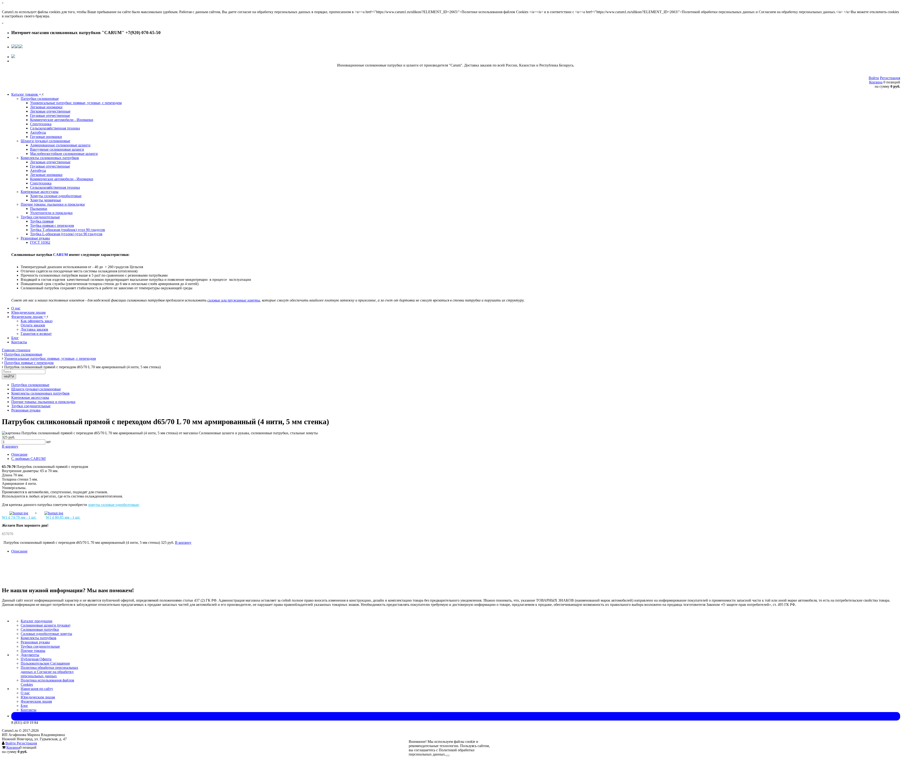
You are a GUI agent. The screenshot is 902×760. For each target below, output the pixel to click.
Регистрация (890, 78)
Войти (874, 78)
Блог (24, 706)
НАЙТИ (9, 376)
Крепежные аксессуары (30, 398)
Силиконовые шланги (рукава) (45, 625)
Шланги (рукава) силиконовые (36, 389)
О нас (25, 693)
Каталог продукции (36, 621)
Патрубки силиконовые (30, 385)
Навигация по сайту (37, 689)
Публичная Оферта (36, 659)
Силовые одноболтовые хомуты (46, 634)
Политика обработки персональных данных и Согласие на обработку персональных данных (49, 672)
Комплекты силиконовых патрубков (40, 393)
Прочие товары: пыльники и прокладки (43, 402)
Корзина (876, 82)
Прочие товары (33, 651)
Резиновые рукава (25, 410)
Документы (30, 655)
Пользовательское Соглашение (45, 663)
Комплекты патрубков (38, 638)
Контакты (28, 710)
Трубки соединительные (31, 406)
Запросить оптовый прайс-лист (456, 716)
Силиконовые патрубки (40, 629)
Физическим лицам (36, 701)
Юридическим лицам (38, 697)
